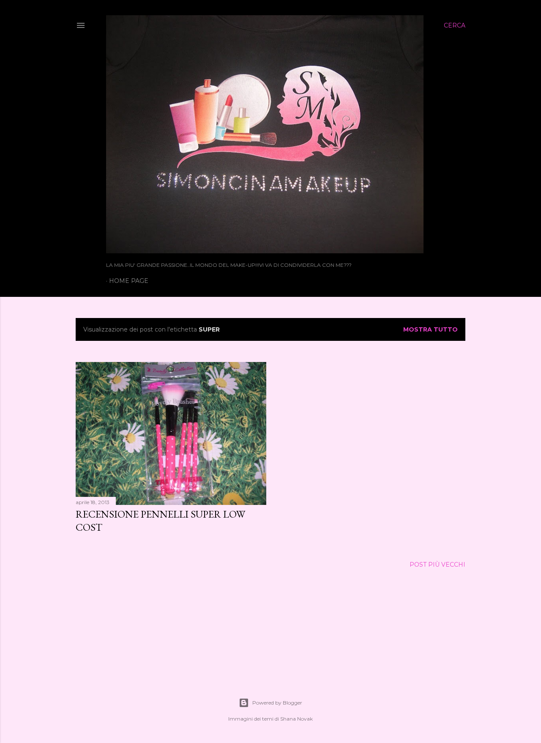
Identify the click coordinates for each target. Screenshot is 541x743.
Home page (128, 281)
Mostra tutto (430, 329)
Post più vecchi (437, 564)
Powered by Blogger (277, 702)
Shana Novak (296, 719)
